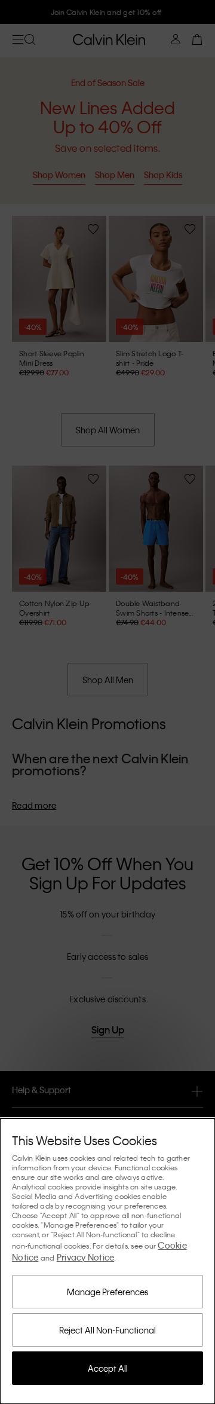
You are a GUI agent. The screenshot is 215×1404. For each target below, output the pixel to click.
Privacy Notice (86, 1257)
